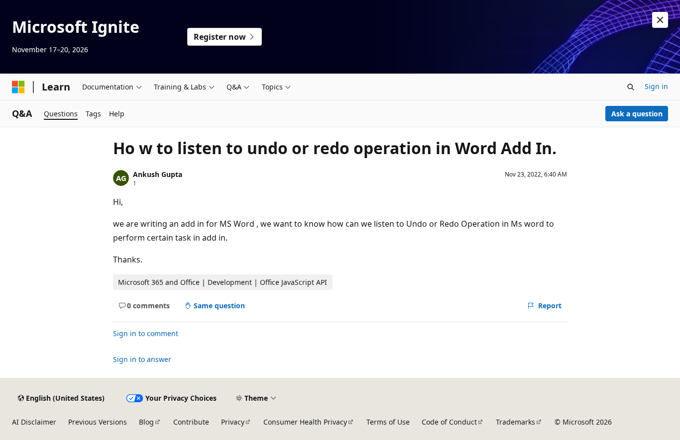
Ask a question (637, 113)
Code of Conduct (449, 422)
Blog (146, 422)
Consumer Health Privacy (305, 422)
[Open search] (631, 87)
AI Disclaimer (34, 422)
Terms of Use (388, 422)
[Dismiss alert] (660, 20)
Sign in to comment (145, 333)
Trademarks (515, 422)
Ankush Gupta (157, 174)
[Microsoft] (18, 87)
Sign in (656, 86)
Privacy (232, 422)
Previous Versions (97, 422)
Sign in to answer (142, 359)
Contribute (191, 422)
